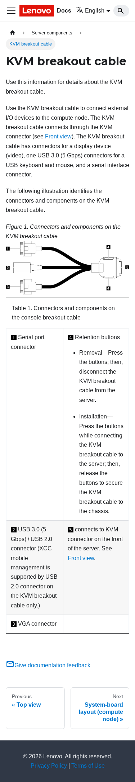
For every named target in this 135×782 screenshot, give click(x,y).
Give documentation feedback (52, 665)
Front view (58, 136)
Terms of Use (88, 766)
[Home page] (12, 32)
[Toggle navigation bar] (11, 10)
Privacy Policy (49, 766)
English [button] (94, 11)
